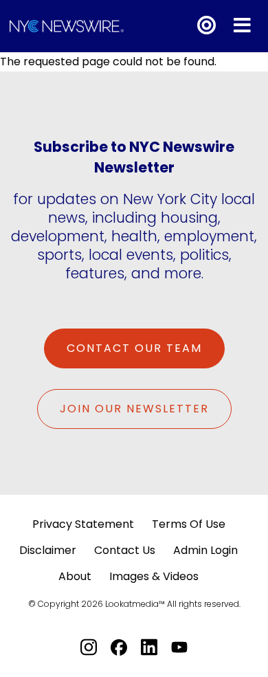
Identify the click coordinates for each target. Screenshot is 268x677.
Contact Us (124, 550)
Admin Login (205, 550)
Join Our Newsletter (134, 409)
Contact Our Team (134, 348)
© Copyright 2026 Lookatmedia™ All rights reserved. (134, 604)
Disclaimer (47, 550)
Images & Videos (154, 576)
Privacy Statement (83, 524)
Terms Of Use (188, 524)
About (74, 576)
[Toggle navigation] (242, 25)
